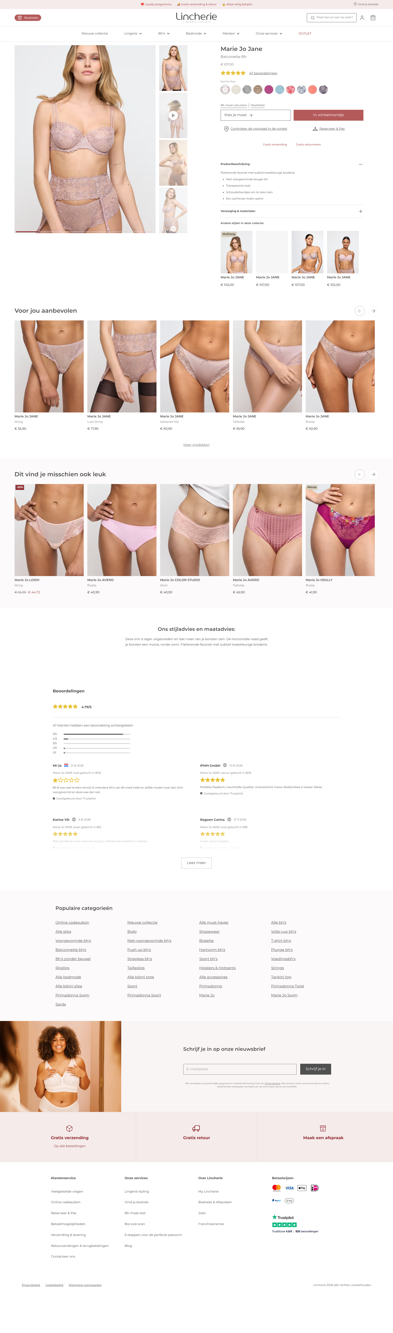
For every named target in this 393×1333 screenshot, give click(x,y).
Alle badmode (68, 977)
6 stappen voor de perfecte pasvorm (153, 1235)
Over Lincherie (210, 1178)
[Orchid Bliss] (268, 89)
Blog (128, 1246)
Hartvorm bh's (212, 950)
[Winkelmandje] (373, 17)
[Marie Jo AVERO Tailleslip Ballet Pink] (267, 530)
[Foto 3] (73, 232)
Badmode (194, 33)
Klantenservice (63, 1178)
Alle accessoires (213, 977)
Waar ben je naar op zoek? (335, 17)
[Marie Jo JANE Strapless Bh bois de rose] (272, 252)
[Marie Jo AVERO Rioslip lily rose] (121, 530)
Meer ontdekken (196, 445)
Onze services (267, 33)
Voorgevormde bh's (73, 941)
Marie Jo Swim (284, 995)
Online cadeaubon (72, 923)
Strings (277, 968)
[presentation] (360, 311)
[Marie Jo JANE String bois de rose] (49, 366)
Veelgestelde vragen (67, 1191)
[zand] (257, 89)
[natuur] (236, 89)
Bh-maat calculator (234, 105)
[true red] (290, 89)
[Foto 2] (50, 232)
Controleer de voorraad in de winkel (259, 129)
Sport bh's (208, 959)
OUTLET (305, 33)
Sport (132, 986)
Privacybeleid (272, 1083)
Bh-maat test (135, 1213)
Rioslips (62, 968)
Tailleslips (136, 968)
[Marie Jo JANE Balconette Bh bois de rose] (307, 252)
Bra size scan (135, 1224)
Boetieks (31, 18)
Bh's (161, 33)
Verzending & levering (68, 1235)
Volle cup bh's (283, 932)
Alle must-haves (213, 923)
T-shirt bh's (281, 941)
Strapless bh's (139, 959)
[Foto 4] (97, 232)
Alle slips (63, 932)
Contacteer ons (63, 1256)
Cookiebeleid (54, 1285)
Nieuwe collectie (95, 33)
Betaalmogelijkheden (68, 1224)
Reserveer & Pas (332, 129)
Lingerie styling (137, 1191)
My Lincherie (208, 1191)
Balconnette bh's (70, 950)
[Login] (362, 17)
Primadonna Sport (144, 995)
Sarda (60, 1004)
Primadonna (210, 986)
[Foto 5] (120, 232)
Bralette (206, 941)
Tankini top (281, 977)
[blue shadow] (301, 89)
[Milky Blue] (279, 89)
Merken (229, 33)
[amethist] (323, 89)
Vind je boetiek (137, 1202)
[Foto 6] (143, 232)
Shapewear (209, 932)
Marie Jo (206, 995)
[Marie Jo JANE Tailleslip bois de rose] (267, 366)
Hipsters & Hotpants (217, 968)
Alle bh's (278, 923)
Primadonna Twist (287, 986)
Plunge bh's (282, 950)
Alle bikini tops (140, 977)
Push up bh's (139, 950)
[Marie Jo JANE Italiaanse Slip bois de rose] (194, 366)
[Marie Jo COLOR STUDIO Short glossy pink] (194, 530)
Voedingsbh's (283, 959)
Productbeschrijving (235, 164)
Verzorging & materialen (238, 211)
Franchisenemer (211, 1224)
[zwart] (247, 89)
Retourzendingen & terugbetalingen (80, 1246)
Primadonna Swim (72, 995)
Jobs (202, 1213)
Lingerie (130, 33)
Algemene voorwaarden (85, 1285)
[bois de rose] (225, 89)
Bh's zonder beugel (73, 959)
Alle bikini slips (68, 986)
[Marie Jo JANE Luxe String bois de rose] (121, 366)
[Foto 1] (27, 232)
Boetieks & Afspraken (215, 1202)
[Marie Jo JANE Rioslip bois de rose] (340, 366)
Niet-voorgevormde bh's (149, 941)
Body (132, 932)
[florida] (312, 89)
